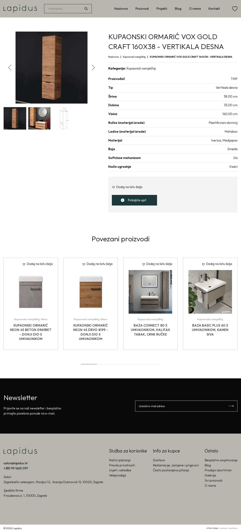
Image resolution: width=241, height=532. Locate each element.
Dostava (159, 460)
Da (235, 158)
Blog (178, 9)
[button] (93, 67)
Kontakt (214, 9)
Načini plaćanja (120, 460)
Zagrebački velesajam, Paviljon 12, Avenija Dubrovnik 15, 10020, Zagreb (53, 482)
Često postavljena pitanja (171, 470)
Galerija (210, 475)
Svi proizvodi (213, 480)
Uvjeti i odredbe (120, 470)
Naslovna (121, 9)
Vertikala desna (226, 88)
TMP (234, 79)
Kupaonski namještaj (134, 56)
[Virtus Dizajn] (221, 528)
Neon (44, 319)
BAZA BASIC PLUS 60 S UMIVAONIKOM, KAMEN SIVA (210, 329)
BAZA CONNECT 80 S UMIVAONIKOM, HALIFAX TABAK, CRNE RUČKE (150, 329)
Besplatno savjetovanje (221, 460)
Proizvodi (142, 9)
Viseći (233, 167)
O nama (195, 9)
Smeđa (232, 149)
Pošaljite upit (137, 200)
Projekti (161, 9)
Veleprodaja (117, 475)
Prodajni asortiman (218, 470)
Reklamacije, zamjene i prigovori (176, 465)
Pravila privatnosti (122, 465)
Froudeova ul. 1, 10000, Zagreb (25, 496)
